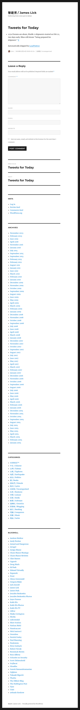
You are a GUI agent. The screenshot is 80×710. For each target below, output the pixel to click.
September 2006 (17, 384)
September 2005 (17, 419)
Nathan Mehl (15, 626)
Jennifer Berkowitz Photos (21, 596)
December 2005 (16, 411)
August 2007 (15, 352)
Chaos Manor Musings (19, 553)
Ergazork (14, 573)
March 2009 (15, 306)
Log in (12, 204)
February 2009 (16, 309)
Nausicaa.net (15, 628)
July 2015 (14, 250)
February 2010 (16, 277)
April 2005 (14, 434)
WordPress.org (16, 213)
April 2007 (14, 364)
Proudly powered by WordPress (32, 704)
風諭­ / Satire (15, 518)
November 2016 (16, 245)
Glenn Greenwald (17, 579)
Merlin (13, 617)
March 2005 (15, 437)
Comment (13, 77)
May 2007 (14, 361)
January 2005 (15, 443)
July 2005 (14, 425)
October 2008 (15, 320)
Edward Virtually (17, 570)
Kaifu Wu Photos (17, 605)
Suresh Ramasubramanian (21, 669)
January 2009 (15, 312)
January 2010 (15, 280)
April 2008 (14, 332)
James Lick (14, 588)
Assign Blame (15, 550)
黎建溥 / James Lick (22, 12)
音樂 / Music (15, 515)
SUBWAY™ (14, 463)
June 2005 (14, 428)
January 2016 (15, 248)
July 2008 (14, 326)
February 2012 (16, 262)
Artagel (13, 547)
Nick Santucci (15, 631)
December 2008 (16, 315)
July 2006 (14, 390)
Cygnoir (13, 561)
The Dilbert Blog (17, 681)
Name (10, 108)
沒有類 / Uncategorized (44, 51)
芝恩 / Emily (15, 498)
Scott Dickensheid (17, 660)
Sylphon (13, 672)
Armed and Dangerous (19, 544)
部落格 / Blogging (17, 506)
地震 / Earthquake (17, 474)
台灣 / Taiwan (15, 469)
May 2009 (14, 300)
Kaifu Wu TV (15, 608)
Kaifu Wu (14, 602)
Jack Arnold (15, 585)
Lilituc (12, 611)
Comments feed (16, 210)
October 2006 (15, 382)
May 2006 (14, 396)
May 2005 (14, 431)
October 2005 (15, 416)
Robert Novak (15, 649)
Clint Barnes (15, 559)
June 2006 (14, 393)
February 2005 (16, 440)
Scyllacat (13, 663)
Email (10, 118)
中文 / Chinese (16, 466)
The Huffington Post (18, 684)
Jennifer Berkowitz (18, 593)
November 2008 (16, 317)
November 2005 (16, 414)
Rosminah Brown (17, 652)
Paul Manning (16, 640)
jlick (12, 51)
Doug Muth (14, 564)
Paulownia (14, 643)
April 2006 (14, 399)
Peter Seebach (16, 646)
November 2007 (16, 344)
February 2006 (16, 405)
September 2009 (17, 291)
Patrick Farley (15, 637)
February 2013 (16, 259)
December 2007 (16, 341)
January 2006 (15, 408)
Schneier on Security (18, 658)
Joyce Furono (15, 599)
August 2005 (15, 422)
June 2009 (14, 297)
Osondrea (14, 634)
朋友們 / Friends (16, 483)
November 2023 (16, 233)
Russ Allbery (15, 655)
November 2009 (16, 285)
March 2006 (15, 402)
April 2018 (14, 242)
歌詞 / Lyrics (15, 486)
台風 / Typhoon (16, 471)
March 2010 (15, 274)
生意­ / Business (16, 492)
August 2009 (15, 294)
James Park (14, 591)
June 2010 (14, 271)
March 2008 (15, 335)
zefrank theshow (17, 692)
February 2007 (16, 370)
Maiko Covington (17, 614)
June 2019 (14, 239)
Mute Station (15, 623)
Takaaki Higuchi (17, 675)
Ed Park (13, 567)
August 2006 (15, 387)
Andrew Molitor (16, 538)
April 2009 (14, 303)
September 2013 (16, 256)
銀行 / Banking (16, 509)
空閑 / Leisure (15, 495)
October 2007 (15, 347)
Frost (12, 576)
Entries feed (15, 207)
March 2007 (15, 367)
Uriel (12, 690)
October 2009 (15, 288)
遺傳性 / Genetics (17, 504)
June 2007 (14, 358)
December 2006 (16, 376)
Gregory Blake (16, 582)
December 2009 (16, 283)
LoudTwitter (34, 46)
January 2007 (15, 373)
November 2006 (16, 379)
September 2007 (17, 350)
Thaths (13, 678)
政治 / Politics (15, 477)
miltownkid (15, 620)
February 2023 (16, 236)
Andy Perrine (15, 541)
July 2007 (14, 355)
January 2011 (15, 268)
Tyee (12, 687)
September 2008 (17, 323)
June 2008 (14, 329)
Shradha (13, 666)
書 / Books (14, 480)
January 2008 (15, 338)
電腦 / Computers (17, 512)
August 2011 (15, 265)
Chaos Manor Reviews (19, 556)
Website (11, 128)
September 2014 (16, 253)
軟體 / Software (16, 501)
